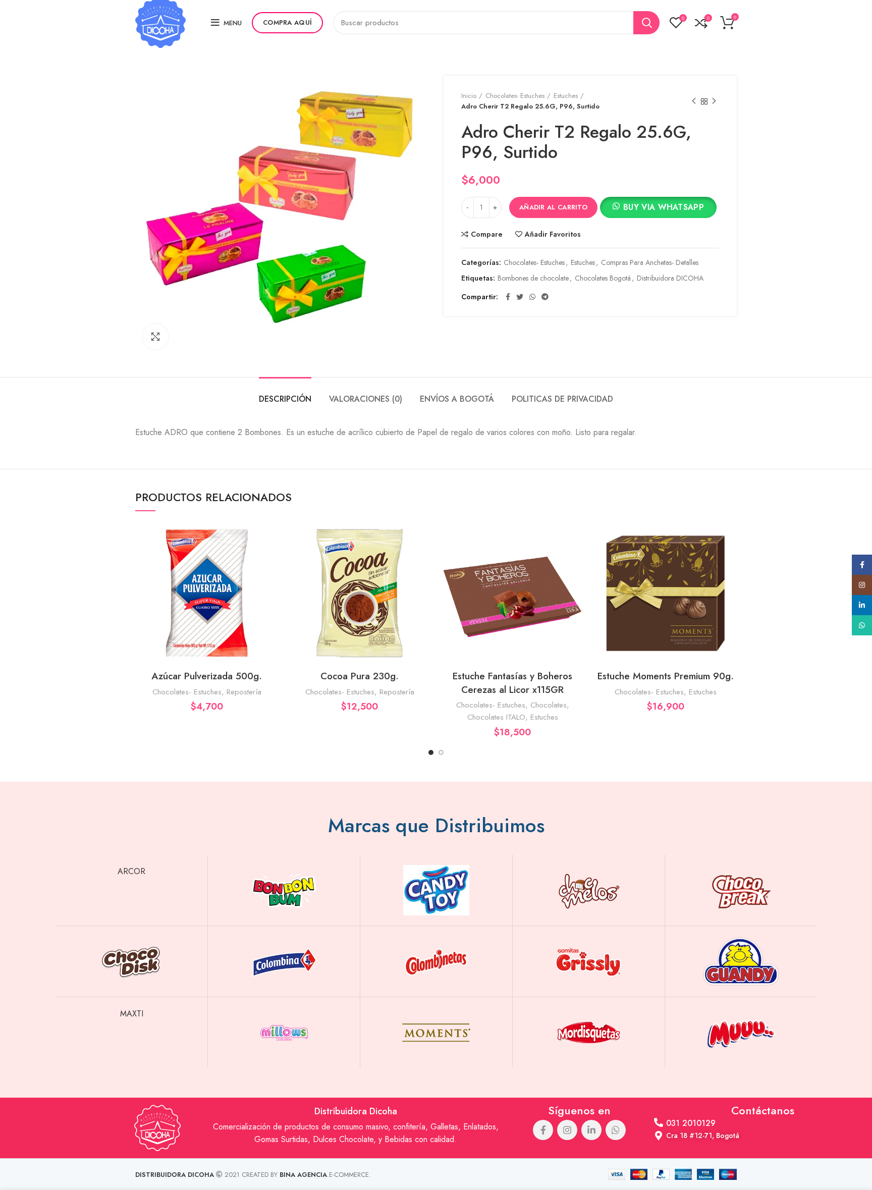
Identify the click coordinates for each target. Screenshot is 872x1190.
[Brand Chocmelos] (589, 890)
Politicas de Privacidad (562, 399)
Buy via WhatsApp (663, 207)
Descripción (285, 399)
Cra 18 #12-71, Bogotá (702, 1135)
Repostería (244, 691)
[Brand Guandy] (741, 961)
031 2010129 (691, 1123)
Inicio (468, 95)
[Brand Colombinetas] (436, 961)
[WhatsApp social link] (532, 296)
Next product (714, 101)
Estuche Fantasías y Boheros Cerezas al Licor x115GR (512, 682)
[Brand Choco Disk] (131, 961)
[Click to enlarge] (155, 336)
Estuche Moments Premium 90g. (665, 676)
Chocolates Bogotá (603, 278)
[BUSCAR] (646, 22)
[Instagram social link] (567, 1130)
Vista (270, 561)
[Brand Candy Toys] (436, 890)
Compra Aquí (287, 22)
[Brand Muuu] (741, 1032)
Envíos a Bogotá (457, 399)
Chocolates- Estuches (514, 95)
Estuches (566, 95)
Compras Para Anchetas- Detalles (649, 262)
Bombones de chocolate (533, 278)
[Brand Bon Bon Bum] (284, 890)
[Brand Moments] (436, 1032)
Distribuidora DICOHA (670, 278)
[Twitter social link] (519, 296)
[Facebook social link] (508, 296)
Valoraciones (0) (365, 399)
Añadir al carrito (553, 207)
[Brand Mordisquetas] (589, 1032)
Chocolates (548, 705)
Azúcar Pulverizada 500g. (206, 676)
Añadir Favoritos (553, 234)
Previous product (694, 101)
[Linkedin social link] (591, 1130)
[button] (658, 208)
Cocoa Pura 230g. (359, 676)
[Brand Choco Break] (741, 890)
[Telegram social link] (545, 296)
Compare (487, 234)
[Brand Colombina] (284, 961)
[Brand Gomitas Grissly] (589, 961)
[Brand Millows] (284, 1032)
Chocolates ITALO (496, 717)
